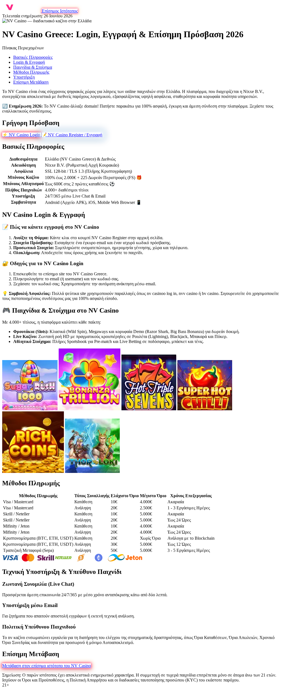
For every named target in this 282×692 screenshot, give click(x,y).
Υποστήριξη (24, 77)
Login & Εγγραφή (29, 62)
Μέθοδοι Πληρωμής (31, 72)
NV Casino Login (21, 134)
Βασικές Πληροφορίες (33, 57)
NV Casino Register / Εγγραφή (71, 134)
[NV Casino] (22, 11)
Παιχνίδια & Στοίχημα (32, 67)
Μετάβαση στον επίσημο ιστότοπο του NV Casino (46, 665)
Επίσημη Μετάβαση (30, 82)
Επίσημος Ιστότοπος (60, 11)
